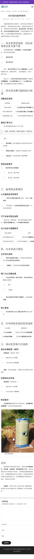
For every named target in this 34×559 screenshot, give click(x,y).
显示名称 (4, 524)
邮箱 (3, 530)
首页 (4, 11)
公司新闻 (14, 11)
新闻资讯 (8, 11)
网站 (3, 536)
